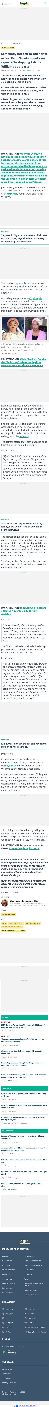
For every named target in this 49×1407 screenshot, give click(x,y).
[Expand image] (47, 317)
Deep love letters (33, 923)
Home (3, 43)
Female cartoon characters (13, 931)
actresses (12, 193)
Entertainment (14, 43)
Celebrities (5, 1154)
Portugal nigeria (16, 923)
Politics (4, 1031)
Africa (3, 1069)
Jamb (4, 923)
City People (35, 298)
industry (24, 436)
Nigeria (4, 1057)
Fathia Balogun (8, 914)
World (4, 1166)
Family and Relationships (9, 1123)
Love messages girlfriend (12, 927)
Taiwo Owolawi (26, 70)
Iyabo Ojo (12, 765)
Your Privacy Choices (27, 1406)
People (4, 1099)
